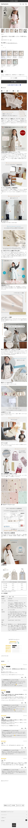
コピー (10, 40)
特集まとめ (7, 805)
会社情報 (2, 820)
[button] (20, 85)
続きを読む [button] (22, 764)
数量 (2, 45)
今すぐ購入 (14, 81)
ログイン (2, 74)
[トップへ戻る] (26, 820)
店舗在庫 (4, 87)
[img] (3, 664)
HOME (13, 805)
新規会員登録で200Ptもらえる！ (7, 811)
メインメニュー (4, 814)
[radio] (3, 55)
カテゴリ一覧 (20, 805)
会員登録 (6, 74)
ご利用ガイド (3, 817)
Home (2, 34)
